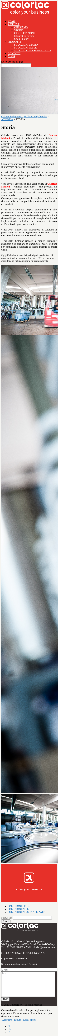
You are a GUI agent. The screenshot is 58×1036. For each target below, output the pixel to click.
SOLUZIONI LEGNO (26, 44)
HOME (11, 21)
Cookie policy (21, 38)
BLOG (11, 56)
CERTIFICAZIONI (24, 33)
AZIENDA (13, 24)
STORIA (19, 30)
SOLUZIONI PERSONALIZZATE (32, 50)
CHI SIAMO (21, 27)
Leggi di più (29, 1019)
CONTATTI (14, 53)
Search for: (6, 917)
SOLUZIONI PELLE (25, 47)
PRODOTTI (14, 41)
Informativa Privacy (24, 36)
